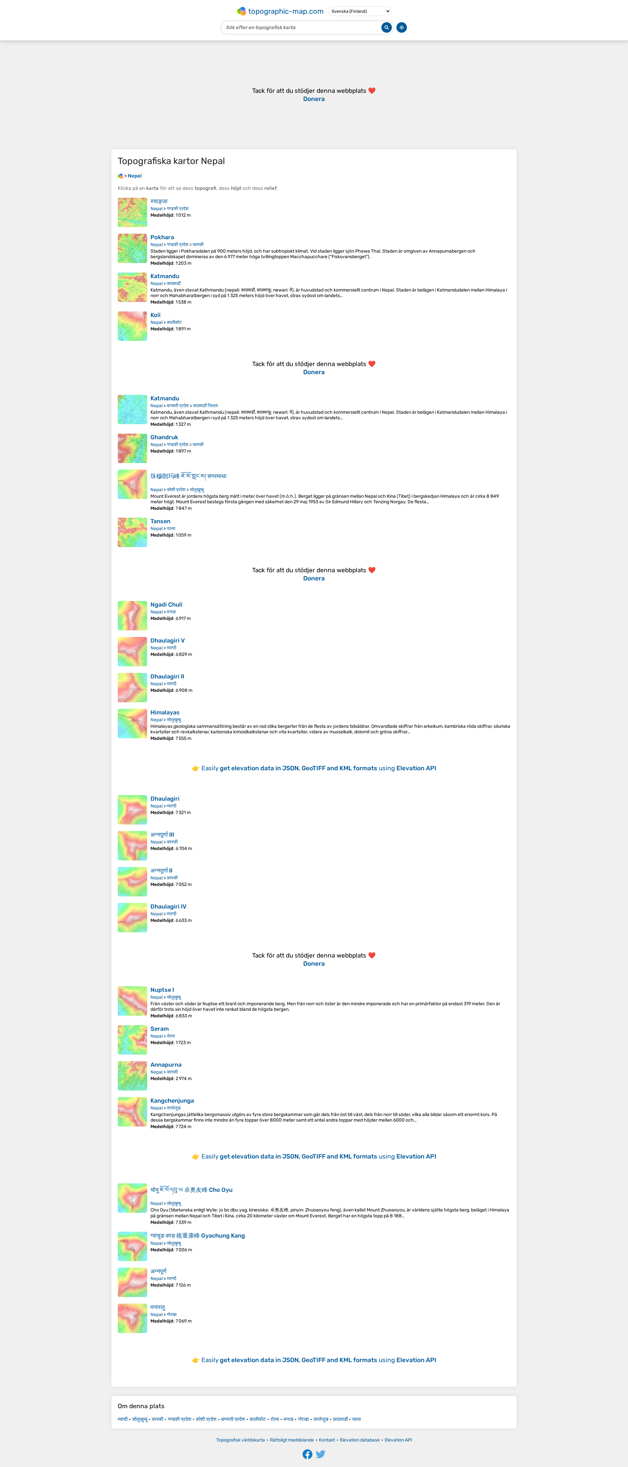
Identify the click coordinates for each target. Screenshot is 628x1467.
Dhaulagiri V (167, 640)
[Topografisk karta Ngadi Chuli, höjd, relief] (132, 615)
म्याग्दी (171, 648)
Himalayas (165, 712)
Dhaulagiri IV (168, 906)
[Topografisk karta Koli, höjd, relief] (132, 326)
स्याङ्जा (158, 201)
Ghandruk (164, 437)
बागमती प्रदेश (178, 405)
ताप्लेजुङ (174, 1108)
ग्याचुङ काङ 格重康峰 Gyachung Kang (197, 1235)
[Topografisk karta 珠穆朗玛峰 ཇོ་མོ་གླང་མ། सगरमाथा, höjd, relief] (132, 490)
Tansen (160, 521)
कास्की (198, 244)
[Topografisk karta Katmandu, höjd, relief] (132, 289)
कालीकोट (174, 322)
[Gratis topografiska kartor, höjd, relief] (120, 176)
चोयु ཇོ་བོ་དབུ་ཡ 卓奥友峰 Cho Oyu (191, 1189)
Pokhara (162, 237)
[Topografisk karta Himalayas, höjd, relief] (132, 725)
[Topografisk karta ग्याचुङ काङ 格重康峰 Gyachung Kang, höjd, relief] (132, 1246)
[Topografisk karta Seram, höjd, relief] (132, 1040)
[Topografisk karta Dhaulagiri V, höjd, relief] (132, 651)
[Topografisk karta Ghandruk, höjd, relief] (132, 448)
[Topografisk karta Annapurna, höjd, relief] (132, 1076)
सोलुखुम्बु (197, 489)
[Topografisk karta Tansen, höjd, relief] (132, 532)
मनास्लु (157, 1307)
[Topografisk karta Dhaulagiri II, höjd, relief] (132, 687)
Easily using (318, 768)
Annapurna (166, 1064)
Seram (159, 1028)
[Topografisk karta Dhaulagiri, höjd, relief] (132, 810)
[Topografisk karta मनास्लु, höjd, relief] (132, 1318)
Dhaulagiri (165, 798)
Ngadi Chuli (166, 604)
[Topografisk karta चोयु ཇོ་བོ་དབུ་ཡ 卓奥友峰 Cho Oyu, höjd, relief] (132, 1204)
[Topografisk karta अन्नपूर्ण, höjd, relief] (132, 1282)
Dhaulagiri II (167, 676)
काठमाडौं (174, 283)
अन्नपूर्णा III (162, 834)
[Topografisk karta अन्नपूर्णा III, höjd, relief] (132, 845)
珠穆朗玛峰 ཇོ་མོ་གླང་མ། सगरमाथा (188, 476)
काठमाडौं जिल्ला (205, 405)
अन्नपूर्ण (158, 1271)
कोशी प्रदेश (176, 489)
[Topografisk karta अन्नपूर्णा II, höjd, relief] (132, 881)
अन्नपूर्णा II (161, 870)
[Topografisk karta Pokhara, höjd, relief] (132, 250)
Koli (155, 315)
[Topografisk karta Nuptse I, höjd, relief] (132, 1002)
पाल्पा (171, 528)
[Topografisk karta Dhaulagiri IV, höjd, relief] (132, 917)
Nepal (156, 208)
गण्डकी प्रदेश (177, 208)
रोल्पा (171, 1036)
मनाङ (171, 612)
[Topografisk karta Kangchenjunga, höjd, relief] (132, 1113)
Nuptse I (162, 989)
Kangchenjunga (172, 1100)
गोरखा (172, 1314)
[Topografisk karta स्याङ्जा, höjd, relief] (132, 212)
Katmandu (164, 276)
